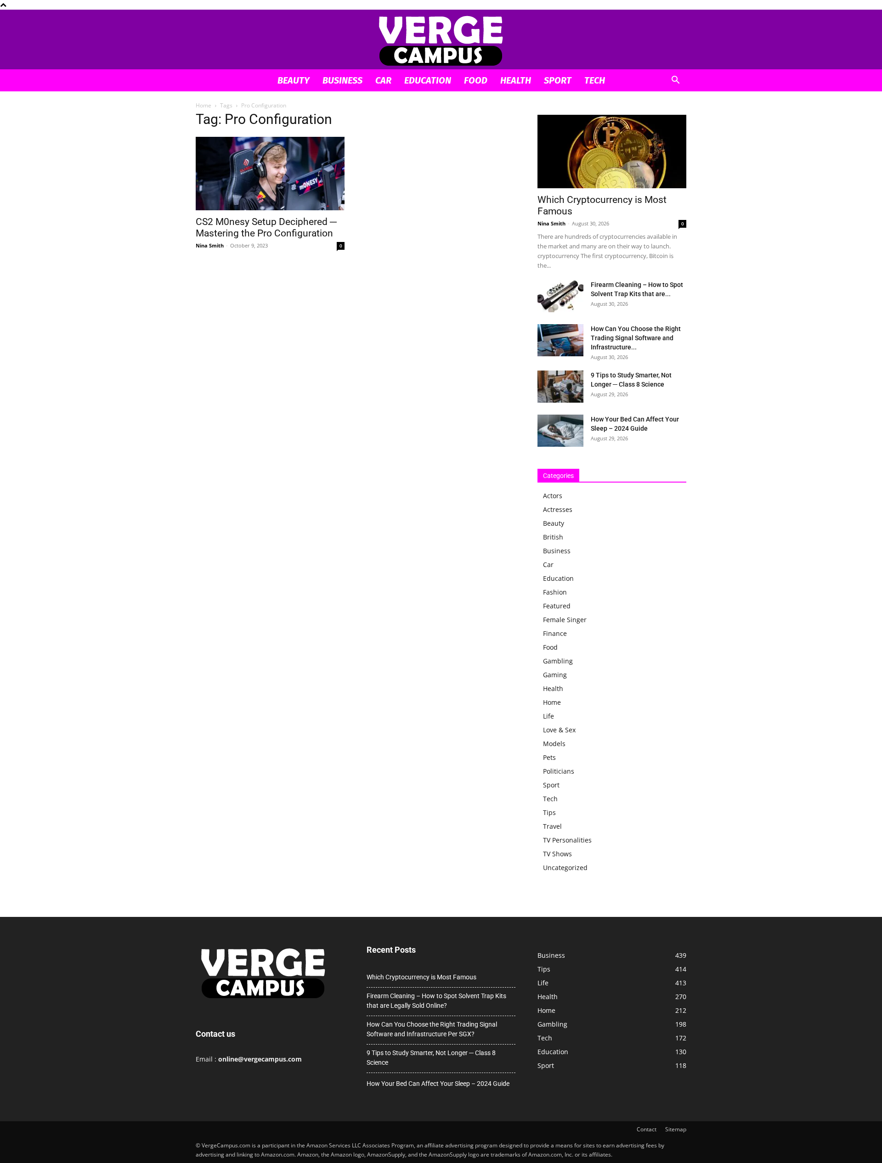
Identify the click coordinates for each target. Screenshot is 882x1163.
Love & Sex (559, 729)
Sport (557, 80)
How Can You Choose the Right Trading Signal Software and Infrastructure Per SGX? (432, 1029)
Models (554, 743)
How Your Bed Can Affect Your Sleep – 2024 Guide (438, 1083)
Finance (555, 633)
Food (475, 80)
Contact (646, 1129)
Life (548, 716)
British (553, 537)
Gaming (555, 674)
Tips (549, 812)
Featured (557, 605)
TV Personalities (567, 840)
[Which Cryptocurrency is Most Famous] (611, 151)
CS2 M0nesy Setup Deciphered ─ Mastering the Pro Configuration (266, 227)
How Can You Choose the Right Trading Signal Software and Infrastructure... (636, 338)
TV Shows (557, 853)
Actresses (557, 509)
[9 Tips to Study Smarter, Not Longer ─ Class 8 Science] (560, 387)
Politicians (558, 771)
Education (427, 80)
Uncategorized (565, 867)
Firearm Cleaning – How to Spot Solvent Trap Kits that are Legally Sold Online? (436, 1000)
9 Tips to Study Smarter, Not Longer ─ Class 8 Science (431, 1057)
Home (203, 105)
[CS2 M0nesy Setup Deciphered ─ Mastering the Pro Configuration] (270, 173)
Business (342, 80)
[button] (675, 81)
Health (515, 80)
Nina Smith (210, 245)
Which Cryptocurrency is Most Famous (421, 977)
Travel (552, 826)
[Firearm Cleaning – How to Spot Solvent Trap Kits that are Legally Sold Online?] (560, 296)
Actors (552, 495)
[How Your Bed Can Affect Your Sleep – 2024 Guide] (560, 431)
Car (383, 80)
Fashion (555, 592)
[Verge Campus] (441, 40)
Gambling (558, 661)
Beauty (293, 80)
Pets (549, 757)
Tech (594, 80)
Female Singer (565, 619)
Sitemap (675, 1129)
